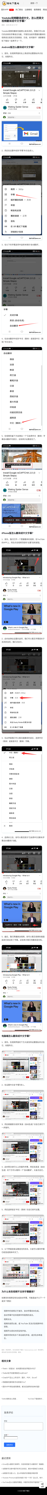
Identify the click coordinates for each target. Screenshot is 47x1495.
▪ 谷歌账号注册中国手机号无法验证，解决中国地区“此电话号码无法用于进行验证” (23, 1469)
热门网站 (19, 10)
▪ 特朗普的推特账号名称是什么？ (14, 1382)
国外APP (7, 10)
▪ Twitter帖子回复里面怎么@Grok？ (15, 1373)
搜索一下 (34, 3)
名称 (6, 1435)
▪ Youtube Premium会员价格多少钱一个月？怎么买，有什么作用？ (23, 1478)
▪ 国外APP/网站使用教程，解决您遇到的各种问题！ (21, 1387)
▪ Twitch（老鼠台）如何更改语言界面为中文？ (19, 1369)
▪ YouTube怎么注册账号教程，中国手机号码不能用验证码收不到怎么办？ (23, 1482)
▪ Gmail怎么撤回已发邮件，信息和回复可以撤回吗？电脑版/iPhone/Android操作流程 (23, 1464)
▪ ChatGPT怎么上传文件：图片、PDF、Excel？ (20, 1378)
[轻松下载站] (11, 3)
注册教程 (28, 10)
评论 (5, 1421)
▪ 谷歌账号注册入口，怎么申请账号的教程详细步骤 (20, 1473)
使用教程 (37, 10)
